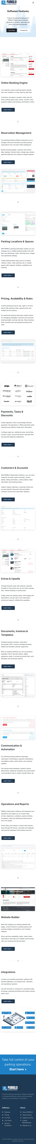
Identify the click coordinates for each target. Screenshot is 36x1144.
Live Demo (8, 1120)
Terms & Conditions (7, 1124)
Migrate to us (27, 1125)
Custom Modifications (26, 1122)
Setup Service (27, 1115)
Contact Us (24, 30)
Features (7, 1112)
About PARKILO (28, 1112)
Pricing (7, 1115)
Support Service (28, 1118)
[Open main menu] (33, 2)
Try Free (7, 1118)
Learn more (7, 110)
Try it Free (11, 30)
